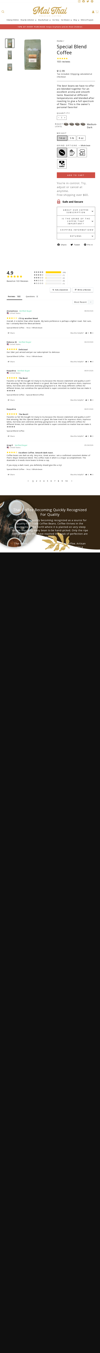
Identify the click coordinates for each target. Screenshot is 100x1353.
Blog (75, 20)
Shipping (74, 74)
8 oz (81, 138)
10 (66, 481)
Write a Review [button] (84, 290)
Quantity (63, 113)
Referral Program (87, 20)
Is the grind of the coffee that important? (76, 221)
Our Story (55, 20)
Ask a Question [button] (61, 290)
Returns (76, 236)
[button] (87, 333)
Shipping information (76, 230)
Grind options (73, 145)
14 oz (62, 138)
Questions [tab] (30, 296)
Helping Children (13, 20)
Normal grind (82, 152)
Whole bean (61, 152)
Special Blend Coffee (15, 328)
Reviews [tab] (11, 296)
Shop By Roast (43, 20)
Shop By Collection (27, 20)
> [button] (71, 481)
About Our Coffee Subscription (76, 211)
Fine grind (61, 163)
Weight (62, 133)
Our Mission (65, 20)
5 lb (72, 138)
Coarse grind (72, 152)
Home (60, 41)
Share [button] (12, 333)
